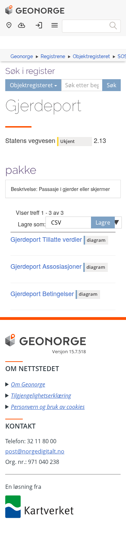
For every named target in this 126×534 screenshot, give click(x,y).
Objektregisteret (91, 56)
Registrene (53, 56)
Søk (111, 85)
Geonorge (21, 56)
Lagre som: (32, 224)
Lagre (103, 222)
